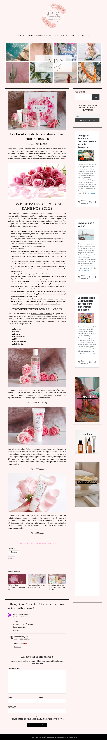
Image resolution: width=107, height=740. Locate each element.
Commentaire (15, 668)
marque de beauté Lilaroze (41, 314)
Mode (62, 36)
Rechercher (80, 92)
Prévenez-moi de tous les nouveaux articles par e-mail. (37, 719)
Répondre (16, 630)
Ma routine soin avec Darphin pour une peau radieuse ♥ (56, 587)
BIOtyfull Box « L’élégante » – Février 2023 (16, 587)
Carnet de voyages (36, 36)
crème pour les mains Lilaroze (21, 515)
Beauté (21, 36)
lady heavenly (19, 637)
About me (85, 36)
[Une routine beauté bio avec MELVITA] (37, 579)
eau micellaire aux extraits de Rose (38, 390)
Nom (10, 697)
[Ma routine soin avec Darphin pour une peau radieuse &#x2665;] (57, 579)
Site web (12, 707)
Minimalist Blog (59, 737)
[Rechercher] (95, 97)
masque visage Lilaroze (43, 449)
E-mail (41, 697)
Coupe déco (87, 482)
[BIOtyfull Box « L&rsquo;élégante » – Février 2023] (17, 579)
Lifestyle (73, 36)
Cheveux (52, 36)
